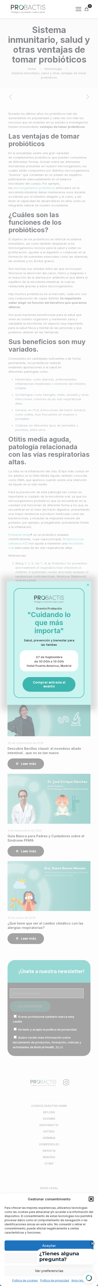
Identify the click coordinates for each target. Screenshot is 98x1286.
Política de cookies (25, 1280)
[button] (91, 1199)
